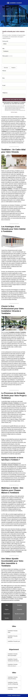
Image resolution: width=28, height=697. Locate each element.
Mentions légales (14, 112)
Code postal (5, 41)
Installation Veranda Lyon (14, 641)
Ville (3, 48)
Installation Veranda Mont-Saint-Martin (12, 654)
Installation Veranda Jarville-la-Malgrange (13, 683)
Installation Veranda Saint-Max (12, 688)
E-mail (3, 85)
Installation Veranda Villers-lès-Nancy (12, 665)
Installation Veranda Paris (12, 631)
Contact (9, 695)
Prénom (4, 70)
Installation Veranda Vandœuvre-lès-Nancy (13, 660)
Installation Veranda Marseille (12, 636)
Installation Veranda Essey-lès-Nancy (12, 678)
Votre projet (7, 55)
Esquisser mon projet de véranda (14, 99)
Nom (3, 78)
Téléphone (4, 92)
